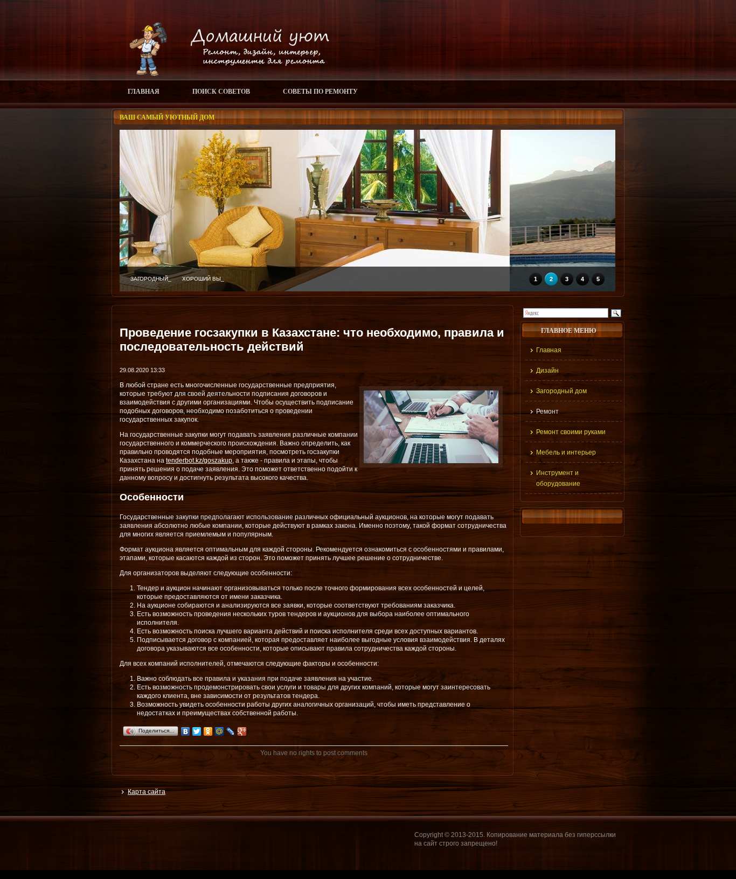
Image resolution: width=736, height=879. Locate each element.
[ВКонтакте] (185, 731)
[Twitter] (197, 731)
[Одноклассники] (208, 731)
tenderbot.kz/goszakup (199, 460)
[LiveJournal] (231, 731)
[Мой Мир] (219, 731)
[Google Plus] (242, 731)
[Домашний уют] (224, 74)
